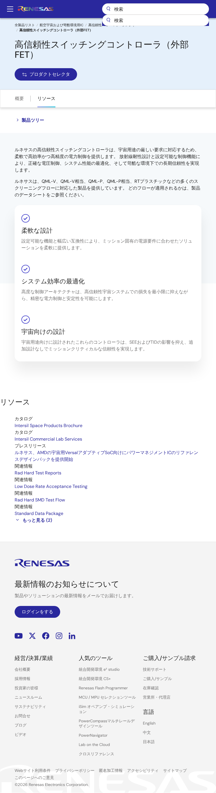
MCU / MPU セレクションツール (107, 697)
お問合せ (22, 715)
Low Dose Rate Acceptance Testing (51, 486)
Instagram (59, 635)
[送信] (108, 20)
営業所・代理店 (156, 697)
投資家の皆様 (26, 687)
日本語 (149, 741)
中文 (147, 732)
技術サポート (154, 669)
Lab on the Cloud (94, 744)
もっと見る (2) (37, 520)
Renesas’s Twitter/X (32, 635)
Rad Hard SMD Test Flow (40, 500)
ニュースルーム (28, 697)
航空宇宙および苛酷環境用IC (62, 25)
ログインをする (37, 612)
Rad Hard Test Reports (38, 473)
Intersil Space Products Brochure (48, 425)
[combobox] (155, 20)
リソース (46, 98)
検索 (155, 9)
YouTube (19, 635)
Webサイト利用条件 (33, 770)
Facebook (46, 635)
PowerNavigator (93, 735)
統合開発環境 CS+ (95, 678)
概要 (19, 98)
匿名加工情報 (111, 770)
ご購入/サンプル (157, 678)
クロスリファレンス (96, 753)
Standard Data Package (39, 513)
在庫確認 (151, 687)
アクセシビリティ (143, 770)
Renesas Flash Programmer (103, 687)
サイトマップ (175, 770)
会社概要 (22, 669)
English (149, 723)
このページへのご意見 (34, 777)
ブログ (20, 725)
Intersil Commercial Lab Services (48, 439)
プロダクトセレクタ (50, 74)
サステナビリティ (30, 706)
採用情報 (22, 678)
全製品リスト (25, 25)
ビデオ (20, 734)
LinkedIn (72, 635)
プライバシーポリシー (74, 770)
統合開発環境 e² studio (99, 669)
